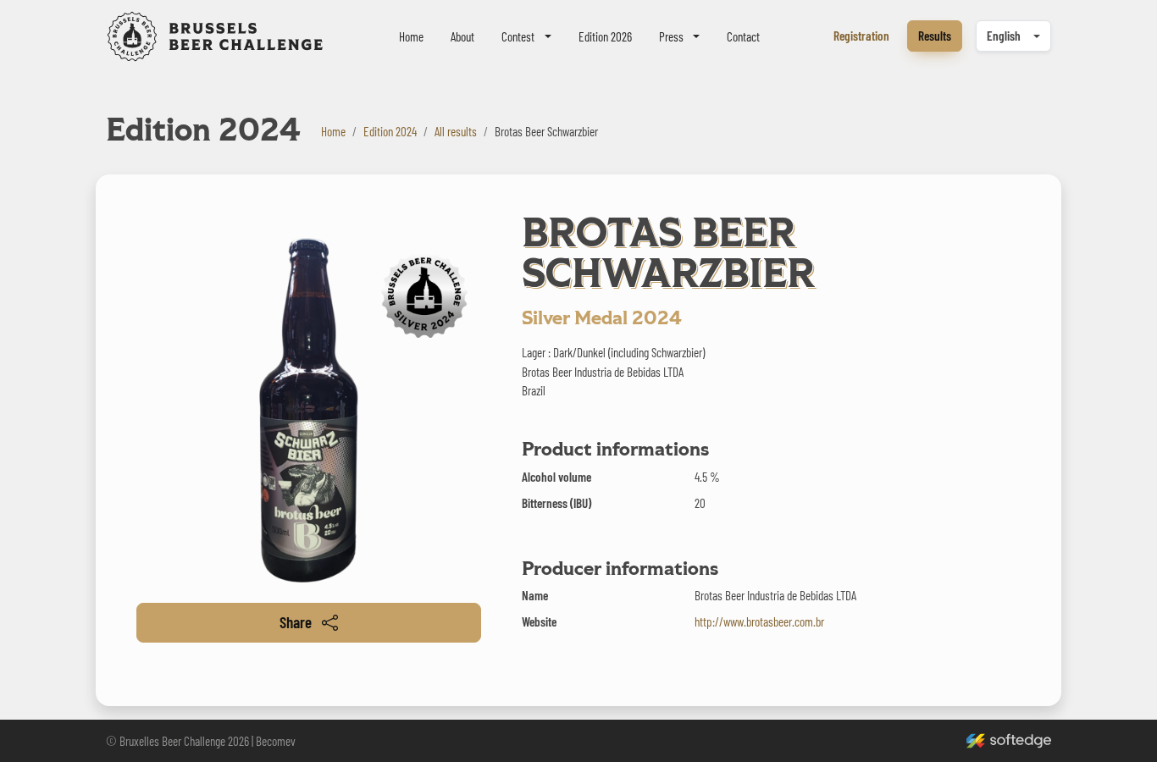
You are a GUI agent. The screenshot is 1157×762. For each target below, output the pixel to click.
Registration (861, 35)
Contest (517, 36)
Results (934, 35)
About (462, 36)
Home (411, 36)
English (1004, 35)
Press (671, 36)
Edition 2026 (605, 36)
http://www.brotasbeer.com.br (759, 621)
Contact (743, 36)
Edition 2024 (390, 131)
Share (296, 622)
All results (456, 131)
